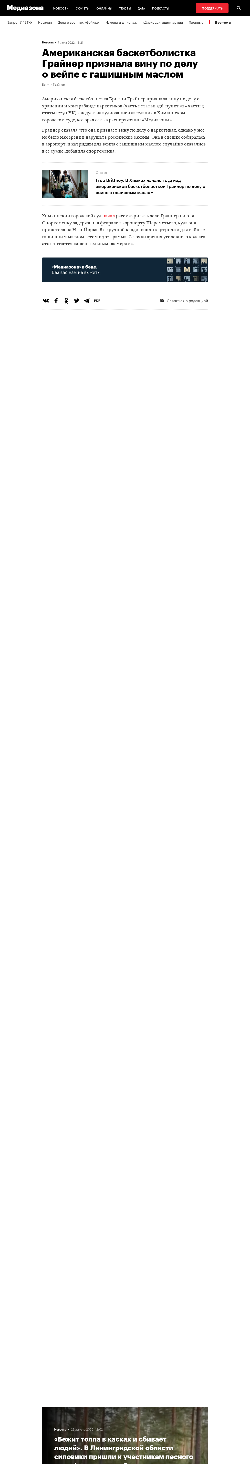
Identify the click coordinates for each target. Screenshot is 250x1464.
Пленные (196, 22)
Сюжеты (83, 8)
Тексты (125, 8)
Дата (141, 8)
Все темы (223, 22)
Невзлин (45, 22)
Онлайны (104, 8)
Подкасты (160, 8)
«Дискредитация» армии (163, 22)
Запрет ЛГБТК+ (19, 22)
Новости (61, 8)
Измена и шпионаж (121, 22)
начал (108, 216)
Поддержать (212, 8)
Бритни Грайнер (53, 84)
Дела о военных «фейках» (79, 22)
